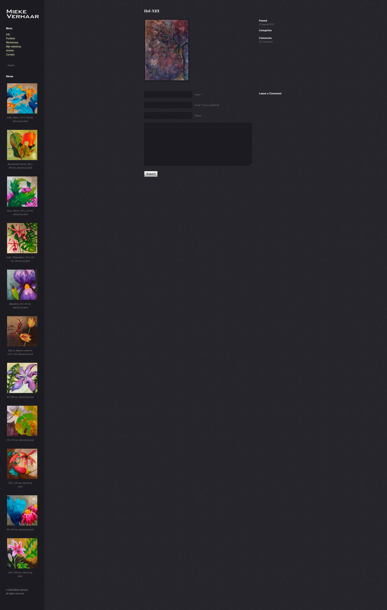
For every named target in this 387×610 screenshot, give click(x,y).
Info (8, 34)
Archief (10, 50)
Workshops (12, 42)
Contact (10, 54)
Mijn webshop (13, 46)
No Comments (266, 41)
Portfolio (10, 38)
